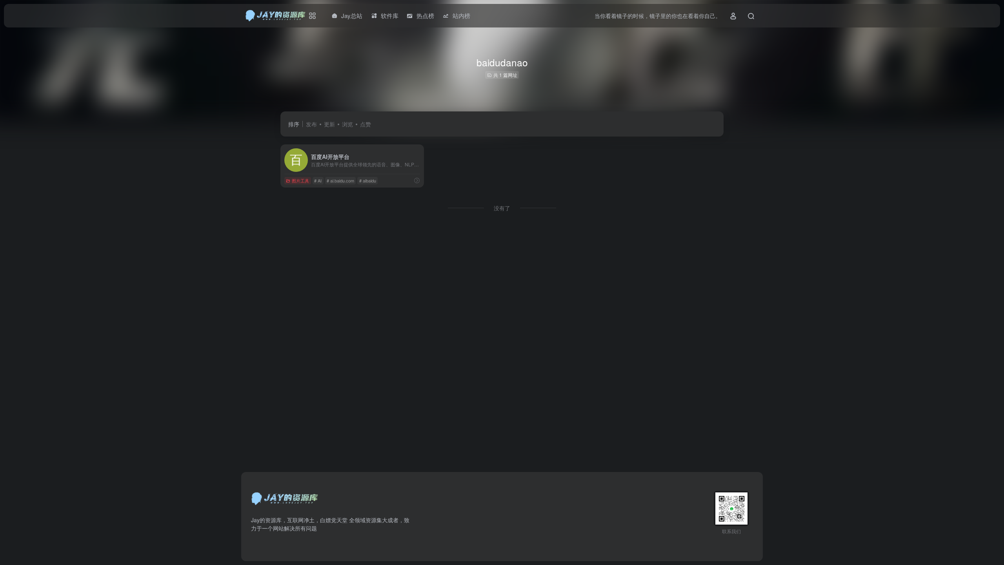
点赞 (365, 124)
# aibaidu (367, 180)
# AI (318, 180)
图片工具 (300, 180)
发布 (311, 124)
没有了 (502, 208)
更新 (329, 124)
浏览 (347, 124)
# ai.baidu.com (340, 180)
